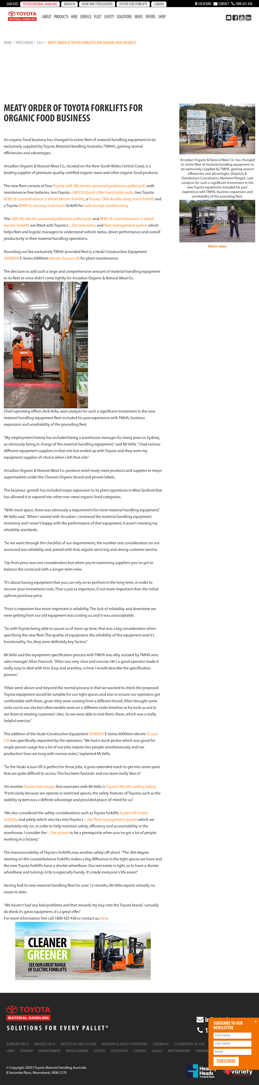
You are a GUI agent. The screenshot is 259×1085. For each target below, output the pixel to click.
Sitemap (26, 1051)
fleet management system (125, 226)
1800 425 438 (243, 4)
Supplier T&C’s (17, 1044)
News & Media (77, 1051)
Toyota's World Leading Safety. (131, 787)
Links (10, 1051)
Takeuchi (69, 4)
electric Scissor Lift (64, 259)
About (46, 17)
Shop (162, 17)
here (104, 919)
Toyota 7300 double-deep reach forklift (121, 199)
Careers (159, 4)
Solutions (124, 17)
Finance (202, 1051)
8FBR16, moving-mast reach (42, 206)
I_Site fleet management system (110, 820)
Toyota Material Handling (40, 4)
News (139, 17)
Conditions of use (189, 1044)
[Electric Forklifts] (83, 951)
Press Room (24, 43)
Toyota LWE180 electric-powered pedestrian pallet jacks (99, 186)
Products (61, 17)
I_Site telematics (82, 226)
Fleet (97, 17)
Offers (150, 17)
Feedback (161, 1044)
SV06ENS (11, 259)
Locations (204, 4)
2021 (40, 43)
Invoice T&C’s (44, 1044)
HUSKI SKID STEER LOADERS (97, 4)
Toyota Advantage (39, 787)
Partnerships (179, 1051)
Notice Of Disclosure (78, 1044)
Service (85, 17)
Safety (109, 17)
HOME (8, 43)
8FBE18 (10, 199)
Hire (74, 17)
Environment (49, 1051)
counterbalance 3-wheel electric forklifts (50, 199)
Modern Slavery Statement (125, 1044)
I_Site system (58, 833)
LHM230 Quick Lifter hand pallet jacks (102, 193)
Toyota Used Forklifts (133, 4)
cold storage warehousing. (106, 206)
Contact (223, 4)
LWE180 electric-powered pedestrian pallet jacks (51, 219)
